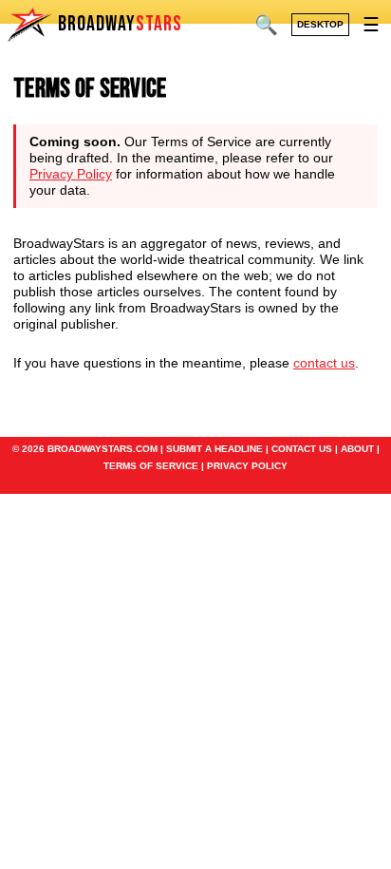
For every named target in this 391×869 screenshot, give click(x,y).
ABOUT (357, 449)
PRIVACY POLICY (247, 466)
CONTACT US (301, 449)
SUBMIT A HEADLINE (214, 449)
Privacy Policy (70, 173)
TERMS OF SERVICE (150, 466)
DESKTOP (320, 24)
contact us (324, 362)
